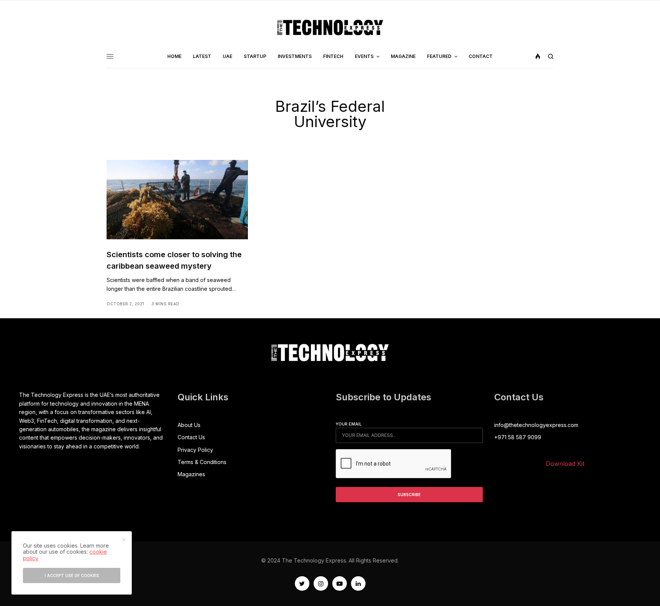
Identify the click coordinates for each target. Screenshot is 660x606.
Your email (349, 424)
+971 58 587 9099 (517, 437)
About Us (189, 425)
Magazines (191, 474)
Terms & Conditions (202, 462)
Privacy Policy (195, 449)
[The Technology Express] (330, 27)
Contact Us (191, 437)
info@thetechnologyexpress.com (536, 425)
